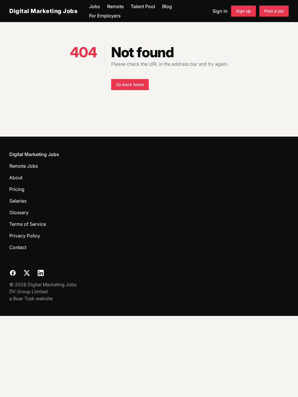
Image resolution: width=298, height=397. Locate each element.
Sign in (220, 11)
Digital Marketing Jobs (43, 11)
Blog (167, 6)
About (15, 177)
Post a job (274, 10)
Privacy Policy (24, 236)
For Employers (105, 16)
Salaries (17, 201)
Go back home (130, 84)
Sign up (243, 10)
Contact (17, 247)
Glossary (19, 212)
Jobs (94, 6)
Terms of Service (27, 224)
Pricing (16, 189)
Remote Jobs (23, 166)
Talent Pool (143, 6)
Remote (115, 6)
